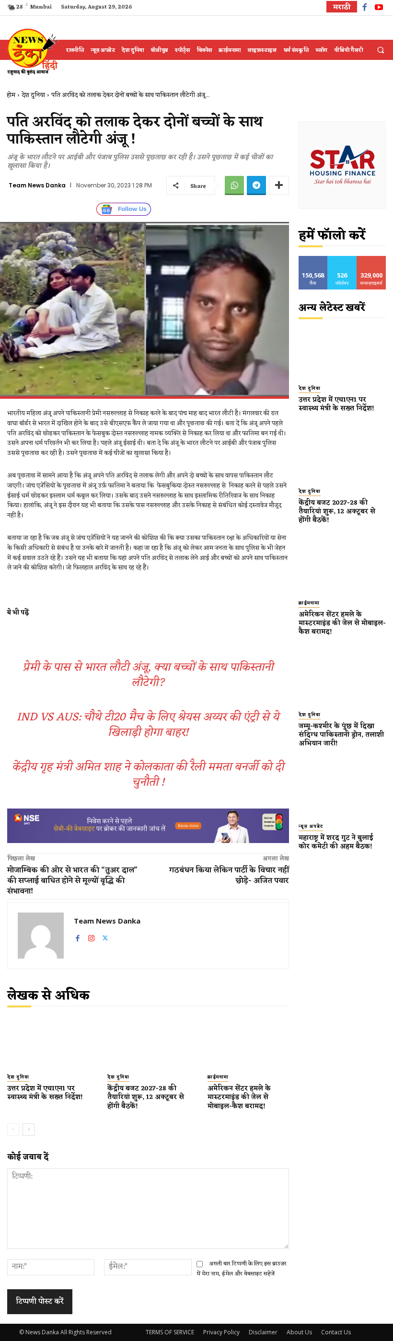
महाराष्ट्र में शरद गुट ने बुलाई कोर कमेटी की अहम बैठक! (337, 842)
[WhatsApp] (234, 185)
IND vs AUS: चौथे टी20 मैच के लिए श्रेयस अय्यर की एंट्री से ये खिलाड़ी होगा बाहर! (148, 725)
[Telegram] (256, 185)
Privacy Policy (221, 1332)
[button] (380, 50)
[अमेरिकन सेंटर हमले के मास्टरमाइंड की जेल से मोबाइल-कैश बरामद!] (248, 1043)
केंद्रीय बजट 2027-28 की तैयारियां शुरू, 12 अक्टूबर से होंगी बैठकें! (145, 1097)
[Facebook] (364, 8)
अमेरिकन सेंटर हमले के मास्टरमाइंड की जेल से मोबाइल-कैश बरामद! (239, 1097)
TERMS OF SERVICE (170, 1332)
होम (11, 95)
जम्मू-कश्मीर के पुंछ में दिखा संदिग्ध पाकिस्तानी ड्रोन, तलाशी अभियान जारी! (341, 735)
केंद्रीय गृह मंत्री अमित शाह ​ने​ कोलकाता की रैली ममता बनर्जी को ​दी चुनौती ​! (148, 775)
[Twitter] (105, 936)
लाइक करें (313, 259)
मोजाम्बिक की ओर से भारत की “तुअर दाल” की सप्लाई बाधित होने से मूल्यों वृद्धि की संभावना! (72, 881)
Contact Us (336, 1332)
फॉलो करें (342, 259)
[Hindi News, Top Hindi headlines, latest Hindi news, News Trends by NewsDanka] (31, 51)
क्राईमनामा (218, 1077)
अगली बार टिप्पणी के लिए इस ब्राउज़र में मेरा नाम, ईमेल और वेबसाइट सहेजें (241, 1269)
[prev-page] (13, 1129)
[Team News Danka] (41, 936)
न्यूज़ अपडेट (311, 827)
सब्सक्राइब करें (371, 259)
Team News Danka (37, 185)
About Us (299, 1332)
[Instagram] (91, 936)
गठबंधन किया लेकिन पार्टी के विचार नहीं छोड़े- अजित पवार (229, 876)
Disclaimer (263, 1332)
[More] (279, 185)
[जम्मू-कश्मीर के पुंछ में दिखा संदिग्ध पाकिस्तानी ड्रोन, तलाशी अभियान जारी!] (342, 678)
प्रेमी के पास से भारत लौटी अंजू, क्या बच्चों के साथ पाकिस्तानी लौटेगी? (148, 675)
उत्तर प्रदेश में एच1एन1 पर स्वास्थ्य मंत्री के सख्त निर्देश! (46, 1093)
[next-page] (29, 1129)
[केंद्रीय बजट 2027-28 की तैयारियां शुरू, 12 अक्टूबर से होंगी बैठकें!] (147, 1043)
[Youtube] (378, 8)
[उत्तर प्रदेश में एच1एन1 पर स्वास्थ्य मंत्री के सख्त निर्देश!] (47, 1043)
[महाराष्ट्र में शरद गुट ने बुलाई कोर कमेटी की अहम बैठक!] (342, 790)
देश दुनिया (33, 95)
